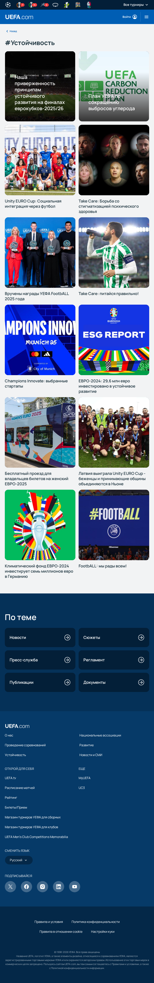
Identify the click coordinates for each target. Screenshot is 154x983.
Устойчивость (15, 755)
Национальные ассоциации (100, 735)
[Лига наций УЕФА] (78, 4)
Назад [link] (13, 31)
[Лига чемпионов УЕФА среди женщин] (55, 4)
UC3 (82, 788)
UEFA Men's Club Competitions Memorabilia (36, 837)
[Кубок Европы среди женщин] (66, 4)
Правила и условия (48, 922)
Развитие (86, 745)
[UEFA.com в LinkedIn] (58, 891)
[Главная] (17, 726)
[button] (145, 17)
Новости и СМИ (90, 755)
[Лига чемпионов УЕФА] (8, 4)
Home (19, 17)
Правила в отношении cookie (61, 931)
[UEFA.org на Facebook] (26, 891)
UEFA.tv (10, 778)
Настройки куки (102, 931)
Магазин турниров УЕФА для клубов (31, 827)
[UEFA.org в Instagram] (42, 891)
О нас (9, 735)
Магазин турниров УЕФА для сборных (33, 817)
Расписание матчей (20, 788)
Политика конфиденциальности (96, 922)
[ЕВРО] (89, 4)
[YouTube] (74, 891)
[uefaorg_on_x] (10, 891)
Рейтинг (11, 797)
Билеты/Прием (16, 807)
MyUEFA (84, 778)
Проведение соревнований (25, 745)
